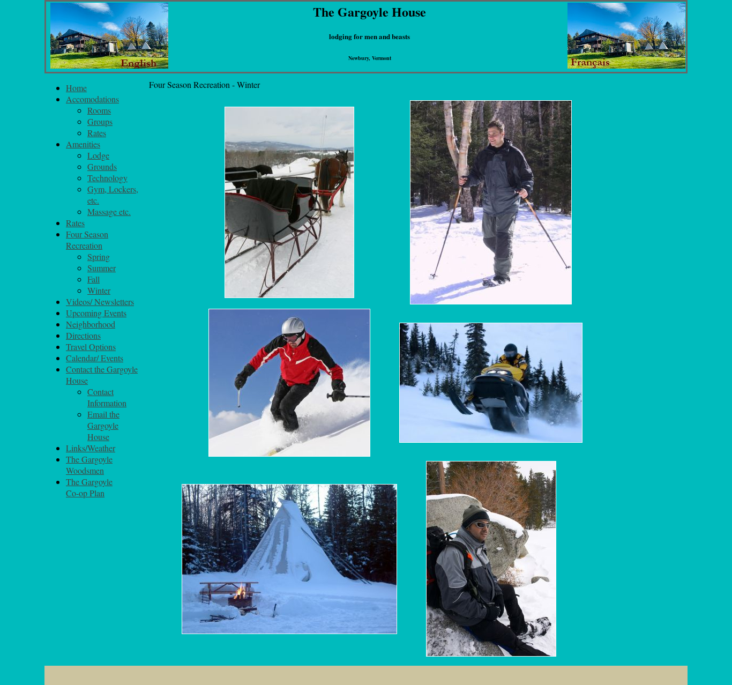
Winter (98, 290)
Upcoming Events (96, 312)
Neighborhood (90, 324)
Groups (100, 121)
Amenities (83, 144)
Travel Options (91, 346)
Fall (93, 279)
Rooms (99, 110)
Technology (107, 177)
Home (76, 87)
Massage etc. (109, 211)
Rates (96, 132)
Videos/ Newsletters (100, 301)
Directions (83, 335)
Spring (98, 256)
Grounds (102, 166)
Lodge (98, 155)
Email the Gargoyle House (103, 425)
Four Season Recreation (87, 239)
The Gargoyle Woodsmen (89, 464)
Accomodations (92, 99)
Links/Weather (90, 447)
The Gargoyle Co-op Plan (89, 487)
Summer (101, 267)
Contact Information (106, 397)
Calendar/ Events (94, 357)
